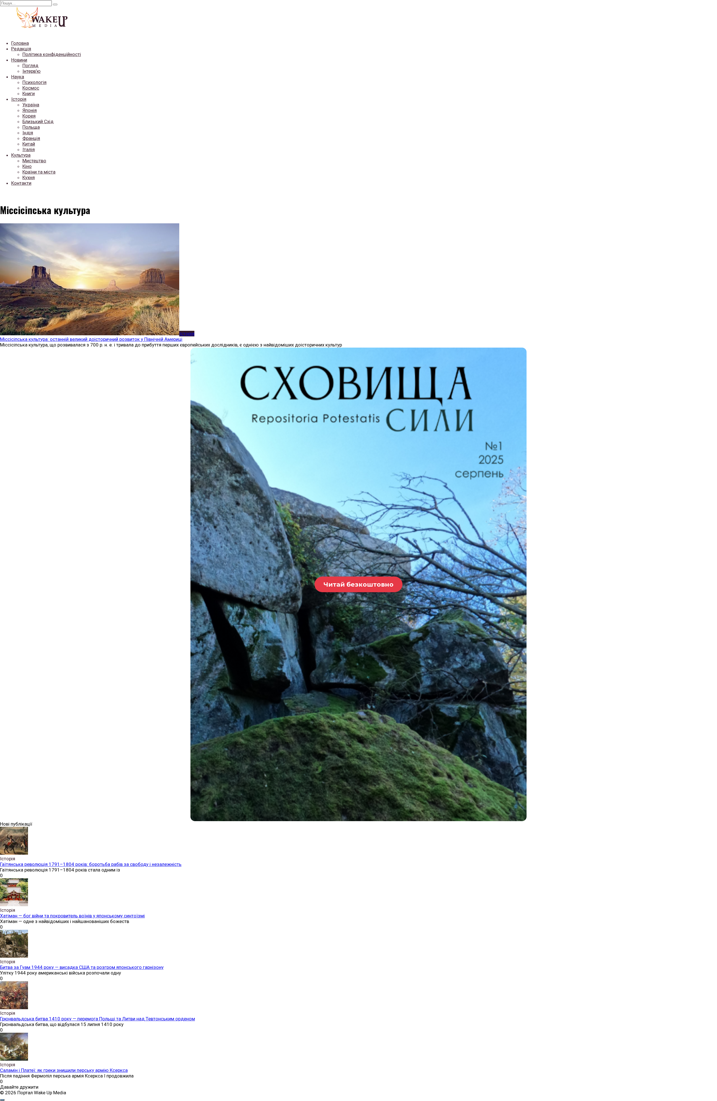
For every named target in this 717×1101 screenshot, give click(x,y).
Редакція (21, 48)
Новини (19, 60)
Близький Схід (37, 121)
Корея (29, 116)
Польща (31, 127)
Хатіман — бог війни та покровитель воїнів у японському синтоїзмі (72, 916)
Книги (28, 93)
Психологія (34, 82)
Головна (20, 43)
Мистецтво (34, 160)
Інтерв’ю (31, 71)
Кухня (28, 177)
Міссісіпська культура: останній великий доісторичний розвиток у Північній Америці (91, 339)
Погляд (30, 65)
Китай (28, 144)
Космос (30, 88)
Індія (27, 132)
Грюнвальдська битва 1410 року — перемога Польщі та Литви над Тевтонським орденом (97, 1019)
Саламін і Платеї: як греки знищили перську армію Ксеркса (64, 1070)
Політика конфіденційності (51, 54)
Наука (17, 76)
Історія (18, 99)
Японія (29, 110)
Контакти (21, 183)
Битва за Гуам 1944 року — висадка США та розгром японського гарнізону (82, 967)
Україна (30, 104)
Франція (31, 138)
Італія (28, 149)
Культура (21, 155)
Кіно (27, 166)
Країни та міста (38, 172)
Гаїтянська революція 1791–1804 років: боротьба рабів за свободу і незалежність (90, 864)
